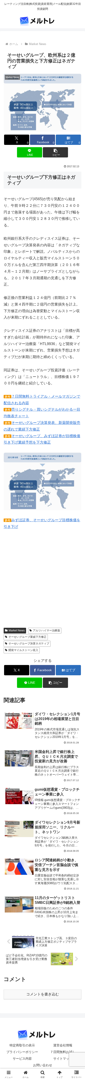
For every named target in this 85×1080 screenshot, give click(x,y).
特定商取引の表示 (22, 1045)
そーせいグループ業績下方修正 (27, 636)
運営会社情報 (62, 1045)
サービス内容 (22, 1058)
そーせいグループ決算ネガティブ (28, 643)
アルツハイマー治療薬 (46, 630)
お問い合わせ (42, 1065)
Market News (17, 630)
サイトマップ (62, 1058)
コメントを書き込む (42, 994)
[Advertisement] (42, 582)
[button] (55, 152)
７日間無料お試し (62, 1052)
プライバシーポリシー (22, 1052)
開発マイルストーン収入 (23, 650)
